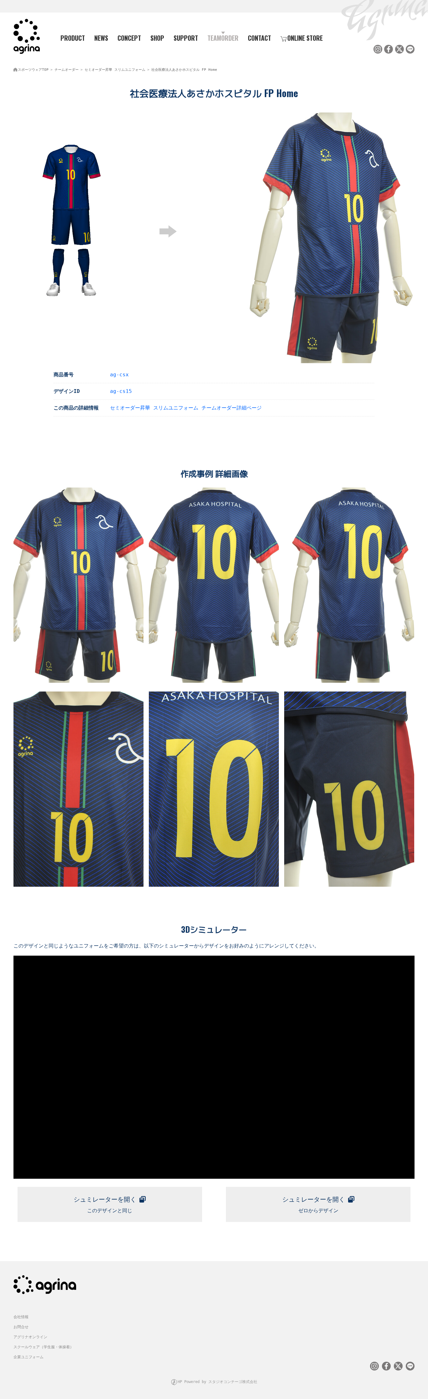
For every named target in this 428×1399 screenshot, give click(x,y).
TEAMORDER (222, 38)
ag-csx (119, 375)
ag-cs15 (121, 391)
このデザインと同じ (105, 1205)
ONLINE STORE (305, 38)
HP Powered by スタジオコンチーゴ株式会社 (217, 1382)
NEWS (101, 38)
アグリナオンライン (30, 1337)
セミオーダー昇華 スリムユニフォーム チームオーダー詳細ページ (186, 408)
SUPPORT (186, 38)
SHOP (157, 38)
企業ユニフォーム (28, 1357)
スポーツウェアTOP (33, 70)
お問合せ (21, 1327)
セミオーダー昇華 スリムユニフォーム (115, 70)
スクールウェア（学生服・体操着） (43, 1347)
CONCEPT (129, 38)
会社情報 (21, 1317)
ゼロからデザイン (313, 1205)
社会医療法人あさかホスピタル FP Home (184, 70)
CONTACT (259, 38)
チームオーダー (67, 70)
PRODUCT (72, 38)
